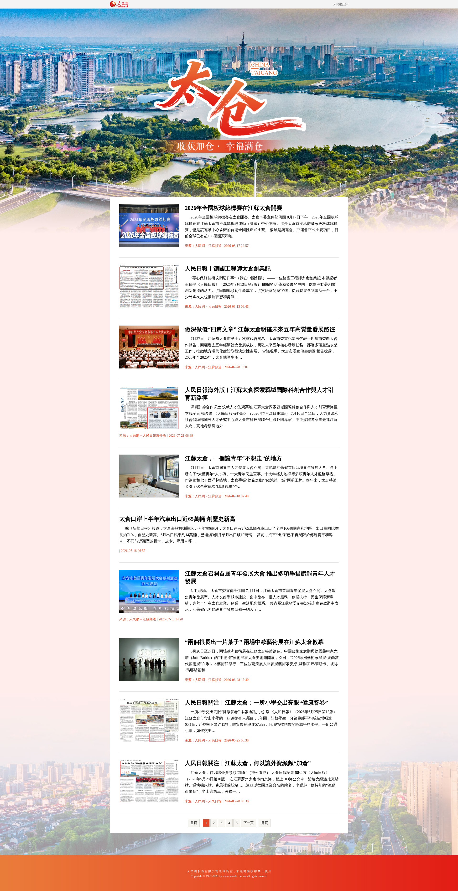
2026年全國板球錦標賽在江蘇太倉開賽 (233, 208)
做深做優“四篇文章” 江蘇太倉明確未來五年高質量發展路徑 (260, 329)
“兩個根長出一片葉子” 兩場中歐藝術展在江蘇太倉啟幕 (254, 642)
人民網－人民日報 (208, 306)
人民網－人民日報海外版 (147, 435)
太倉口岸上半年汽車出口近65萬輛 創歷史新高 (177, 519)
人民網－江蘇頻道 (208, 246)
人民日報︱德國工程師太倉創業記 (228, 268)
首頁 (193, 823)
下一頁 (249, 823)
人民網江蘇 (340, 4)
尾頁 (264, 823)
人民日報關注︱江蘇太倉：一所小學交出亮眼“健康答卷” (256, 702)
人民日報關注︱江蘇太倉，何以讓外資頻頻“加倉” (248, 763)
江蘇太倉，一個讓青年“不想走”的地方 (233, 458)
